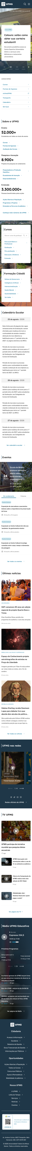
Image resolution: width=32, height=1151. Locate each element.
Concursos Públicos (14, 1071)
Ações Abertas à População (14, 1064)
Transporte (6, 98)
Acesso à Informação (14, 1037)
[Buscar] (24, 235)
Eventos (15, 1105)
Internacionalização (11, 286)
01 (4, 67)
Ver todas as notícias (14, 734)
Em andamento (8, 496)
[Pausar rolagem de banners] (29, 67)
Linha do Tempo (14, 1095)
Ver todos (8, 297)
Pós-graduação (10, 251)
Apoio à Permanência (14, 1075)
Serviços (6, 107)
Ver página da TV (15, 912)
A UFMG (14, 1091)
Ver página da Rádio (14, 1011)
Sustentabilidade (10, 294)
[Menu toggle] (29, 4)
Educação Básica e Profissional (11, 243)
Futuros (23, 496)
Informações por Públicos (14, 1051)
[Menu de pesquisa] (24, 4)
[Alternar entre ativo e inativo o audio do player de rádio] (10, 942)
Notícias (15, 1102)
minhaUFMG (7, 93)
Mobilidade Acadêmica (14, 1078)
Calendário (6, 102)
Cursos (5, 84)
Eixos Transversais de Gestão (14, 1048)
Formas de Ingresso (10, 89)
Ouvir (5, 983)
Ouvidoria (14, 1041)
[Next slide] (21, 788)
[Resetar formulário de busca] (26, 235)
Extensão (8, 258)
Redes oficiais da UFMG (14, 802)
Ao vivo (13, 932)
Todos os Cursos (15, 1068)
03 (17, 67)
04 (23, 67)
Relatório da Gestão (14, 1044)
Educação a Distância (12, 255)
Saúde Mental (9, 290)
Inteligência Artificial (12, 283)
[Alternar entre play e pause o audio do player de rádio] (4, 937)
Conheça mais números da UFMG (14, 213)
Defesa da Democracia (12, 279)
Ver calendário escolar (14, 445)
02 (11, 67)
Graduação (8, 247)
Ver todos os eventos (14, 561)
